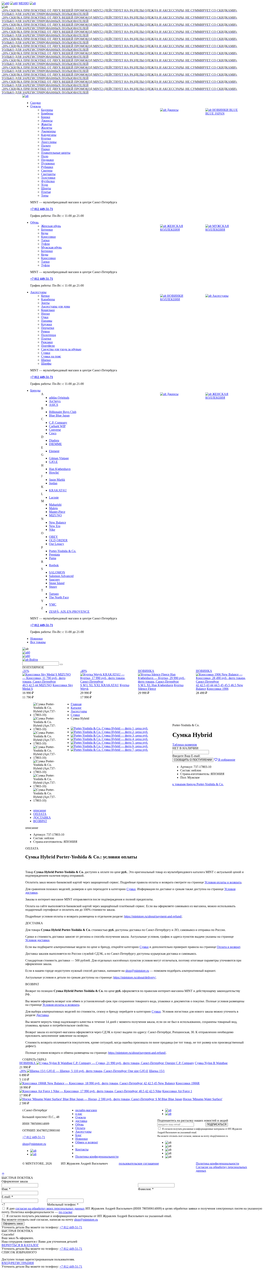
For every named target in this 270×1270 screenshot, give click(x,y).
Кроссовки (48, 236)
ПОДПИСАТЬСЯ (216, 1124)
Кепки (45, 295)
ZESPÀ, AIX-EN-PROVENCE (69, 611)
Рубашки (47, 167)
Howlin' (54, 472)
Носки (45, 313)
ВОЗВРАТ (40, 821)
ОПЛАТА (39, 814)
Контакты (82, 1149)
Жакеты (46, 124)
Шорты (46, 188)
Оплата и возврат (228, 947)
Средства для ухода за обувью (61, 349)
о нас (78, 1113)
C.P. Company (58, 422)
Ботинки (47, 229)
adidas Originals (59, 397)
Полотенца (48, 335)
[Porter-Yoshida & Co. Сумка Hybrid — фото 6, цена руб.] (109, 746)
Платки (46, 338)
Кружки (46, 324)
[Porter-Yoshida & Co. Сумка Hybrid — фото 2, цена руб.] (109, 732)
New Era (54, 526)
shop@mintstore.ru (137, 970)
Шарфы (46, 363)
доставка (81, 1121)
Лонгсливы (49, 142)
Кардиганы (48, 135)
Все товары (38, 642)
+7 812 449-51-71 (33, 1137)
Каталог (76, 707)
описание (39, 810)
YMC (52, 604)
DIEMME (55, 444)
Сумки (45, 353)
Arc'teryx (55, 401)
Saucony (54, 579)
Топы (44, 195)
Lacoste (54, 497)
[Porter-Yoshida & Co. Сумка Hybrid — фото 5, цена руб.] (109, 742)
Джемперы (48, 131)
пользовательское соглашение (139, 1163)
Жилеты (46, 127)
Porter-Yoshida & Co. (62, 551)
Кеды (44, 233)
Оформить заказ (13, 1223)
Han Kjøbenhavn (60, 469)
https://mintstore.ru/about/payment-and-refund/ (153, 916)
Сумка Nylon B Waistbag (211, 1063)
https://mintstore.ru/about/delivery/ (134, 977)
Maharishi (55, 504)
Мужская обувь (51, 247)
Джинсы (47, 120)
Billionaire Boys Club (62, 412)
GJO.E (53, 461)
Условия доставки (37, 940)
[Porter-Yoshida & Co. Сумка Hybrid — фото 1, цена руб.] (109, 728)
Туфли (45, 244)
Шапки (46, 360)
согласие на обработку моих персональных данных (50, 1208)
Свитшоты (48, 174)
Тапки (45, 240)
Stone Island (56, 583)
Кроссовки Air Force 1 (177, 1091)
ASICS (53, 404)
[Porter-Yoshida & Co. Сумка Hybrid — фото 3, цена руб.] (109, 735)
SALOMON (57, 572)
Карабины (48, 299)
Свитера (46, 170)
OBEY (53, 536)
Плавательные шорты (55, 152)
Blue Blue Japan (59, 415)
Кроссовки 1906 (217, 688)
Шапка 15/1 (157, 1071)
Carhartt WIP (57, 426)
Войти (33, 659)
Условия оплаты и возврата (223, 882)
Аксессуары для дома (55, 306)
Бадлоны (47, 110)
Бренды (35, 390)
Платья (46, 192)
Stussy (53, 586)
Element (54, 451)
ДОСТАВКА (42, 817)
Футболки (48, 181)
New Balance (57, 522)
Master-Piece (57, 511)
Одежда (35, 106)
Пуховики (48, 163)
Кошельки (48, 310)
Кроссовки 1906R (188, 1083)
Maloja (53, 508)
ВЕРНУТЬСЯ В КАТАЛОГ (20, 1245)
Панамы (46, 320)
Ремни (45, 331)
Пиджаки (47, 159)
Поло (44, 156)
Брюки (45, 117)
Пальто (46, 145)
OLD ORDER (58, 540)
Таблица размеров (184, 744)
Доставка (42, 1015)
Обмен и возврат (86, 1142)
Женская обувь (51, 226)
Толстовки (48, 177)
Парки (45, 149)
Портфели (48, 345)
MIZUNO (55, 515)
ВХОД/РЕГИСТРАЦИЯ (18, 1263)
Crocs (52, 433)
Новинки (36, 638)
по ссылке (65, 1212)
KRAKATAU (58, 490)
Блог (78, 1135)
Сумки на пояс (51, 356)
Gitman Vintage (59, 458)
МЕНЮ (24, 3)
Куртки (46, 138)
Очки (44, 317)
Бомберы (47, 113)
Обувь (34, 222)
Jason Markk (57, 479)
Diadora (54, 440)
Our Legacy (56, 544)
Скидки (35, 102)
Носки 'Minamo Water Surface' (202, 1099)
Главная (76, 704)
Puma (52, 558)
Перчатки (47, 328)
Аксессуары (38, 292)
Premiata (54, 554)
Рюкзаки (47, 342)
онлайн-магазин (86, 1110)
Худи (44, 184)
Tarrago (54, 593)
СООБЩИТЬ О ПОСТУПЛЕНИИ (193, 759)
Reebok (54, 565)
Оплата (80, 1128)
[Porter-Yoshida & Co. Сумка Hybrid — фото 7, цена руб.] (109, 749)
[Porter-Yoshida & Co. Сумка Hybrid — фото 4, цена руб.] (109, 739)
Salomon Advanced (61, 576)
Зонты (45, 303)
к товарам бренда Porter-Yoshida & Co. (198, 784)
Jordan (53, 483)
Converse (55, 429)
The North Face (59, 597)
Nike (52, 529)
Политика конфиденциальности (97, 1156)
